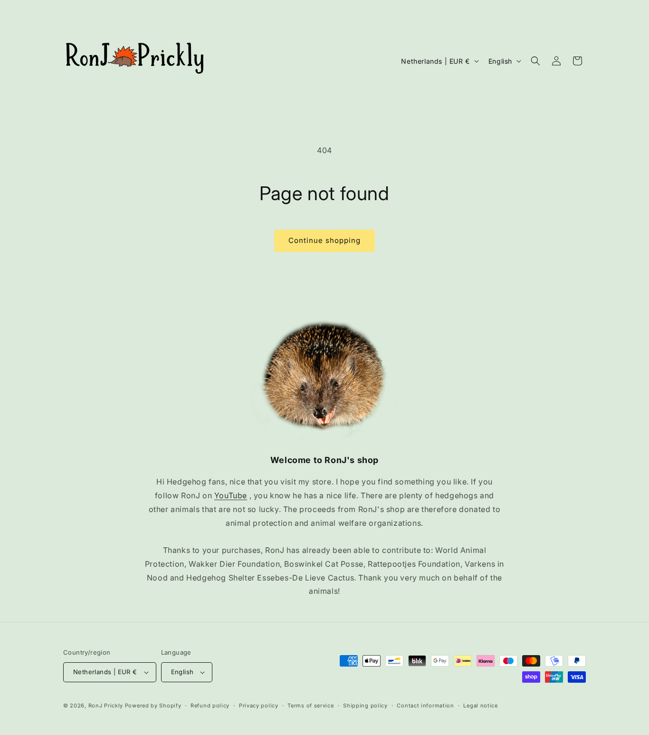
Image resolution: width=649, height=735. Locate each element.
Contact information (425, 705)
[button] (535, 60)
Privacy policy (258, 705)
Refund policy (210, 705)
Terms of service (310, 705)
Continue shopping (324, 240)
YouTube (230, 495)
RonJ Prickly (105, 705)
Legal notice (480, 705)
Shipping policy (365, 705)
